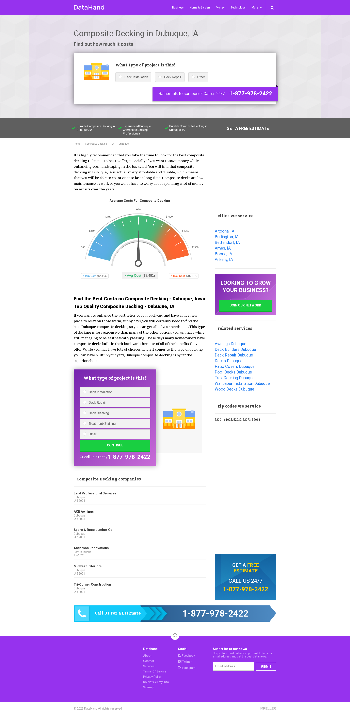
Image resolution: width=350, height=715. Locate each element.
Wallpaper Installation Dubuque (242, 383)
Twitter (186, 662)
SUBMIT (265, 666)
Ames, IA (223, 248)
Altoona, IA (224, 231)
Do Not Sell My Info (156, 682)
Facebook (188, 655)
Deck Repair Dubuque (234, 355)
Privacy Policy (152, 677)
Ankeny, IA (224, 259)
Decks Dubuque (228, 360)
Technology (238, 7)
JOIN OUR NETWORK (245, 305)
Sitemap (148, 687)
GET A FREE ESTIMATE (248, 128)
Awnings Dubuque (230, 343)
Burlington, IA (227, 236)
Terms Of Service (154, 671)
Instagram (188, 668)
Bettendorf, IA (227, 242)
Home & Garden (200, 7)
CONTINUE (115, 445)
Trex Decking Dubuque (235, 377)
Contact (148, 661)
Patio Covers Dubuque (235, 366)
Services (149, 666)
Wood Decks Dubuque (234, 389)
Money (220, 7)
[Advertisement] (245, 177)
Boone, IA (223, 253)
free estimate (246, 568)
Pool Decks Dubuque (233, 372)
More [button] (255, 7)
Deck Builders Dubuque (235, 349)
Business (178, 7)
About (147, 655)
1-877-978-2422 (250, 93)
